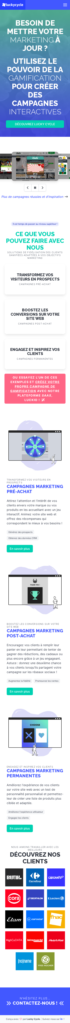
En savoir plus (20, 549)
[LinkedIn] (61, 1019)
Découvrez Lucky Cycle (35, 124)
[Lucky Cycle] (12, 5)
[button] (65, 5)
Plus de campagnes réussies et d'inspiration (32, 197)
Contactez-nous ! (35, 1003)
